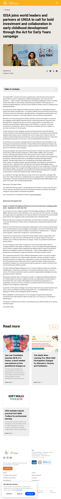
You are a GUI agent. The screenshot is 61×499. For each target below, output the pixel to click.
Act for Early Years (35, 194)
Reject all (19, 493)
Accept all (30, 493)
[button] (56, 3)
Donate (34, 478)
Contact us (35, 480)
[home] (11, 2)
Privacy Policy (18, 490)
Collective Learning (9, 478)
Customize (9, 493)
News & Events (36, 475)
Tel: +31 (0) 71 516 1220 (38, 457)
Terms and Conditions (40, 491)
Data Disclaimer (53, 491)
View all (53, 327)
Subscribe (8, 468)
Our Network (7, 480)
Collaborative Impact (10, 475)
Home (34, 473)
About (5, 473)
